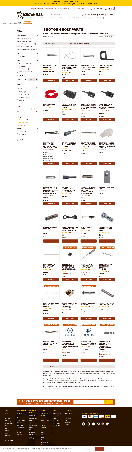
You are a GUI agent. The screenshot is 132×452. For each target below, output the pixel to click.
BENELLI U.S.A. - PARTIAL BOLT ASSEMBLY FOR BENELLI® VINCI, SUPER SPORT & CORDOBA (105, 345)
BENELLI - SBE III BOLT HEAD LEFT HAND (105, 229)
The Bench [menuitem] (110, 15)
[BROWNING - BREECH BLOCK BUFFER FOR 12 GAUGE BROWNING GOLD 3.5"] (107, 133)
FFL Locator (20, 427)
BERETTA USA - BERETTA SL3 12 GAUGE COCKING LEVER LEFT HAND (69, 267)
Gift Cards (32, 432)
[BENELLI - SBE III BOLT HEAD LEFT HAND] (107, 217)
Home (4, 23)
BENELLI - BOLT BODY (86, 228)
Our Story (19, 413)
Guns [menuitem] (26, 18)
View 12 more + (21, 103)
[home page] (30, 14)
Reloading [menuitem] (83, 18)
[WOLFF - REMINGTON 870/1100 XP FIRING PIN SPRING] (89, 133)
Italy (42, 430)
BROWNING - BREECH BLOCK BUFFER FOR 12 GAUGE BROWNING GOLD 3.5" (107, 145)
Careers (19, 422)
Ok (99, 449)
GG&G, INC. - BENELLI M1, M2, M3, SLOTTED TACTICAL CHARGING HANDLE (88, 107)
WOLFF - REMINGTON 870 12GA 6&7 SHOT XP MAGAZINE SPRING (69, 68)
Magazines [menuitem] (50, 18)
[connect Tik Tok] (98, 424)
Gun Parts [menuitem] (40, 18)
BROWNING (69, 386)
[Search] (81, 14)
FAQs (66, 416)
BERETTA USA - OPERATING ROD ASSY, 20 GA (87, 266)
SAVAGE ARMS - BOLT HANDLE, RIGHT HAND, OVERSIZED (70, 229)
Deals (6, 433)
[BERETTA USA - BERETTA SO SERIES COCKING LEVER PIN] (89, 332)
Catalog (31, 429)
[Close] (129, 448)
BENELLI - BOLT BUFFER (49, 105)
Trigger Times (21, 420)
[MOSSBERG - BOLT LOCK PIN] (51, 217)
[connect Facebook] (83, 424)
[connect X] (103, 424)
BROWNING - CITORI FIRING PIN (50, 66)
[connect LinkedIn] (107, 424)
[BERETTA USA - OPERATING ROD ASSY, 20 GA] (89, 254)
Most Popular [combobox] (108, 36)
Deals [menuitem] (27, 22)
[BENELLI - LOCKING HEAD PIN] (89, 293)
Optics (7, 425)
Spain (42, 437)
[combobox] (22, 79)
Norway (43, 432)
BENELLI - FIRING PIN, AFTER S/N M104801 (49, 266)
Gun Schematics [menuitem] (90, 14)
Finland (43, 422)
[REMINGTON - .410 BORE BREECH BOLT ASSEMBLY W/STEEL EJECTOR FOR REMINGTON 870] (51, 177)
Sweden (43, 440)
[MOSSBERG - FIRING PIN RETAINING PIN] (107, 293)
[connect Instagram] (93, 424)
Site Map (55, 418)
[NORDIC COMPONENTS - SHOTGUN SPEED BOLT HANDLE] (70, 177)
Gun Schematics (9, 440)
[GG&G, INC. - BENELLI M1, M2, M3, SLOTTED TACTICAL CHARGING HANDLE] (89, 94)
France (43, 425)
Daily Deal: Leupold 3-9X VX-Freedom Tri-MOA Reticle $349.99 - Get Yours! (57, 8)
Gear (6, 428)
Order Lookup (33, 418)
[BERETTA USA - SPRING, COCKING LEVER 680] (51, 332)
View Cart (31, 420)
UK (41, 444)
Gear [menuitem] (20, 22)
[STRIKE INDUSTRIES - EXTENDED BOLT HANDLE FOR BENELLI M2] (70, 293)
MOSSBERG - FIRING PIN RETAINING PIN (106, 303)
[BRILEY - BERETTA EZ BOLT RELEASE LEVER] (70, 94)
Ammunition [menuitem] (73, 18)
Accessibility (56, 416)
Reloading (8, 421)
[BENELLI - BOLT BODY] (89, 217)
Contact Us (32, 415)
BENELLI (75, 386)
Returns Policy (33, 434)
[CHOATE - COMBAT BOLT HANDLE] (107, 55)
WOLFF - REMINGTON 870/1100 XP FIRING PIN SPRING (88, 144)
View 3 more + (21, 125)
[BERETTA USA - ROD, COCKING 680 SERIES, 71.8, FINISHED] (107, 254)
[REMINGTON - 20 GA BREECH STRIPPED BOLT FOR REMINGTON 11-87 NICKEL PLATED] (89, 177)
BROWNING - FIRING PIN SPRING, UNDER (88, 66)
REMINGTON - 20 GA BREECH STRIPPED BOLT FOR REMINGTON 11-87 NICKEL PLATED (88, 190)
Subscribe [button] (108, 402)
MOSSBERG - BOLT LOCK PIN (50, 228)
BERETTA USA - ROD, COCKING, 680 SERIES (51, 304)
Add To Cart (51, 80)
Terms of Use (56, 421)
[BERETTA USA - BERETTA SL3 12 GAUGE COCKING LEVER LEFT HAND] (70, 254)
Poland (43, 435)
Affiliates (19, 430)
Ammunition (8, 418)
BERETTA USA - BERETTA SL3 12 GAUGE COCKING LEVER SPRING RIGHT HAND (70, 345)
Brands (7, 430)
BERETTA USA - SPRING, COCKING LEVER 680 (50, 343)
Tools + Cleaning (9, 423)
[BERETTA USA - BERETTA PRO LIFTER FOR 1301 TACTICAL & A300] (51, 133)
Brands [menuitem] (101, 14)
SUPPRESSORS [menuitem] (61, 18)
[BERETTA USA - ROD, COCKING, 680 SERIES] (51, 293)
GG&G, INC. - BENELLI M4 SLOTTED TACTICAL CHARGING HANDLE (107, 107)
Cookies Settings (88, 449)
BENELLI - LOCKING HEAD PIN (88, 303)
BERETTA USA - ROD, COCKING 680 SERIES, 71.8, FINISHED (107, 267)
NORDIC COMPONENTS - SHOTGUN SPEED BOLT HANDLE (68, 189)
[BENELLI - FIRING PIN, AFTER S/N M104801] (51, 254)
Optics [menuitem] (107, 18)
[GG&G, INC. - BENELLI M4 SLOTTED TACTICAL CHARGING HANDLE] (107, 94)
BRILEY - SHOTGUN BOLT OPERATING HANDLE (69, 144)
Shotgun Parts (78, 388)
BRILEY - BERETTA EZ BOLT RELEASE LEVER (69, 106)
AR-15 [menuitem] (32, 18)
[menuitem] (20, 18)
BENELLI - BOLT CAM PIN (107, 187)
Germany (43, 427)
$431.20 (35, 109)
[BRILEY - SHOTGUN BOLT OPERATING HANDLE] (70, 133)
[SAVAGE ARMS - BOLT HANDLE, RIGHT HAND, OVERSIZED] (70, 217)
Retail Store (20, 425)
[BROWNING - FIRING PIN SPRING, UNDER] (89, 55)
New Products (9, 438)
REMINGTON (84, 386)
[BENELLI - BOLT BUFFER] (51, 94)
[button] (108, 8)
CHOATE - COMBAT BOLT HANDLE (106, 66)
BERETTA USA (62, 386)
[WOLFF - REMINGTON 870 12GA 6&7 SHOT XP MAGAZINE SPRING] (70, 55)
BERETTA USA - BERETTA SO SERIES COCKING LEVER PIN (88, 343)
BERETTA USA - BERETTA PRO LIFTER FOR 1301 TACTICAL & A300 (50, 145)
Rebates (7, 435)
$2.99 (20, 109)
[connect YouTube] (88, 424)
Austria (43, 418)
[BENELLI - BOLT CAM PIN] (107, 177)
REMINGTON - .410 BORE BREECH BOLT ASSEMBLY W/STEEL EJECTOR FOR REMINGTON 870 (51, 190)
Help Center (68, 413)
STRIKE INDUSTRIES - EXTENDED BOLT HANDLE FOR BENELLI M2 (70, 305)
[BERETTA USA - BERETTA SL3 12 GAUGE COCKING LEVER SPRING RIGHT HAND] (70, 332)
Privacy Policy (57, 413)
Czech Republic (45, 420)
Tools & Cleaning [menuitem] (96, 18)
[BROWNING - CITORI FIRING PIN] (51, 55)
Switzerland (44, 442)
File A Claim (32, 423)
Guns (6, 413)
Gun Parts (10, 23)
